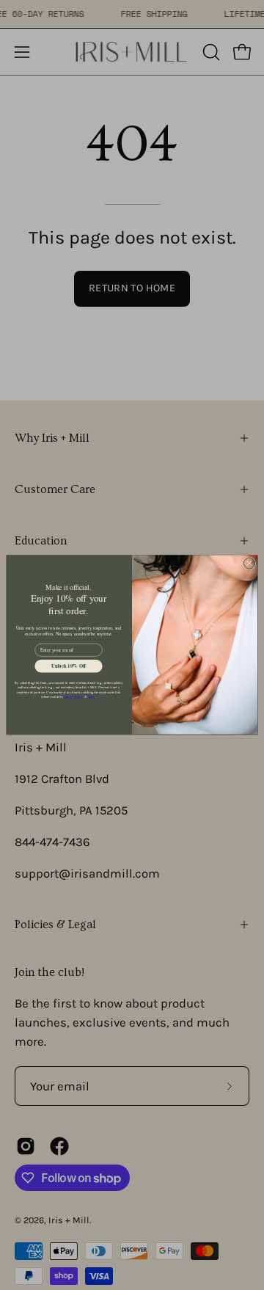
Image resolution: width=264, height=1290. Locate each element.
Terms (92, 696)
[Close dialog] (248, 563)
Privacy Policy (74, 696)
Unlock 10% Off (68, 666)
